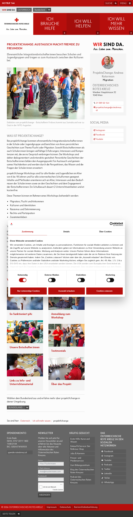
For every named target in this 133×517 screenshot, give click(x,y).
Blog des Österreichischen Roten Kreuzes (82, 471)
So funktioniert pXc (21, 314)
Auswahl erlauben (66, 291)
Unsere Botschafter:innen (24, 347)
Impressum (52, 507)
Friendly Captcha (58, 489)
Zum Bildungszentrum (80, 465)
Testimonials (58, 350)
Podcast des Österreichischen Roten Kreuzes (80, 480)
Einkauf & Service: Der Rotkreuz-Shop (80, 447)
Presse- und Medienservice (77, 459)
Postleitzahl (42, 476)
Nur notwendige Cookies (28, 291)
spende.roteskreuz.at (17, 452)
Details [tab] (66, 231)
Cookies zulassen (104, 291)
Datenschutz (65, 507)
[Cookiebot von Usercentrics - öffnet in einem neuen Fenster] (111, 224)
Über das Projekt (61, 384)
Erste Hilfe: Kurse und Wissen (80, 440)
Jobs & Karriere (77, 453)
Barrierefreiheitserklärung (85, 507)
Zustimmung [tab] (27, 231)
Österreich (24, 10)
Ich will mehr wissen (42, 421)
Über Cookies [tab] (105, 231)
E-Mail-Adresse (44, 468)
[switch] (52, 280)
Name (40, 460)
